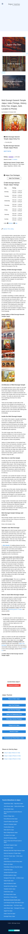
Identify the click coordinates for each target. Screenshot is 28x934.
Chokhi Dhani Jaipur (8, 891)
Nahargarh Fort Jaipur (19, 908)
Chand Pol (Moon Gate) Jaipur (11, 821)
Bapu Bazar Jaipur (18, 803)
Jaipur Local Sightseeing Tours (14, 714)
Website (10, 223)
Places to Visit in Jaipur (14, 698)
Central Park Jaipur (8, 869)
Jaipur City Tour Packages (14, 709)
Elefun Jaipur (19, 856)
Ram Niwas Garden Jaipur (10, 894)
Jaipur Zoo (6, 858)
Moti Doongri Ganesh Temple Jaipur (12, 899)
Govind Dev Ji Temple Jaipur (10, 897)
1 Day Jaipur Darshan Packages (14, 719)
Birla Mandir (6, 545)
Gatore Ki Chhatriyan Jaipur (10, 824)
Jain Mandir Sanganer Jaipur (10, 845)
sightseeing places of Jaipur (15, 609)
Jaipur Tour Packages (14, 178)
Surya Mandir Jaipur (8, 847)
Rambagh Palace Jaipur (9, 916)
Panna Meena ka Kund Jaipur (11, 818)
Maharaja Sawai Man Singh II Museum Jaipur (14, 850)
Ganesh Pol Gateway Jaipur (10, 838)
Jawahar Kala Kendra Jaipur (10, 872)
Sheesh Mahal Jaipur (9, 809)
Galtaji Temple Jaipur (9, 880)
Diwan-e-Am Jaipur (8, 864)
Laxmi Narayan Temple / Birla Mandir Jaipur (14, 902)
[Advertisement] (14, 20)
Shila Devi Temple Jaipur (9, 856)
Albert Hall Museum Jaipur (10, 883)
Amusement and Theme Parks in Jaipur (14, 737)
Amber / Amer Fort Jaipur (9, 913)
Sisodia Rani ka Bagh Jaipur (10, 886)
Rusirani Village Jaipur (9, 816)
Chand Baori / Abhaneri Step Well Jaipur (13, 867)
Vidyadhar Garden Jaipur (9, 888)
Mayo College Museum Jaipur (11, 832)
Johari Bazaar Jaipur (8, 806)
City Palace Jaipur (18, 905)
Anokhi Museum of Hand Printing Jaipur (13, 861)
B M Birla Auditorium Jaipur (10, 875)
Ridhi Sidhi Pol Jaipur (9, 829)
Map (16, 223)
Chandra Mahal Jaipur (9, 827)
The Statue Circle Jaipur (9, 835)
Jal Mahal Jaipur (20, 878)
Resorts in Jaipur (14, 731)
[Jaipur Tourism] (14, 4)
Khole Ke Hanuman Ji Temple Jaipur (12, 853)
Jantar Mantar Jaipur (8, 908)
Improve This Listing (8, 229)
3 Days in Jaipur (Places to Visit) (12, 759)
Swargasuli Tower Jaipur (9, 878)
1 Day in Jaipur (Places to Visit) (12, 752)
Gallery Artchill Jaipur (19, 806)
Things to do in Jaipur (14, 725)
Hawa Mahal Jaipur (8, 905)
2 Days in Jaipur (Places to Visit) (12, 755)
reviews (14, 159)
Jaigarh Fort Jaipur (8, 910)
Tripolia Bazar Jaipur (8, 803)
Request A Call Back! (14, 685)
